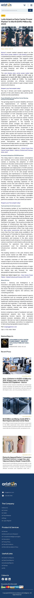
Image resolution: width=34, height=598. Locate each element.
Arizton (3, 52)
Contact (5, 510)
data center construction (11, 230)
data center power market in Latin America (14, 54)
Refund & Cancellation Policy (10, 547)
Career (5, 513)
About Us (5, 507)
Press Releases (7, 515)
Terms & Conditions (8, 544)
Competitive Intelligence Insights (11, 536)
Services (5, 531)
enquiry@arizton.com (10, 327)
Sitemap (5, 565)
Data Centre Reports (8, 560)
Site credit (14, 584)
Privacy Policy (6, 541)
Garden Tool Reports (8, 557)
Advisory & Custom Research (10, 534)
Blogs (4, 518)
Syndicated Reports (8, 563)
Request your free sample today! (10, 88)
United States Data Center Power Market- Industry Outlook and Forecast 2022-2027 (17, 150)
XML (4, 568)
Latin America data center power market (17, 73)
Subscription (6, 539)
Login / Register (7, 520)
